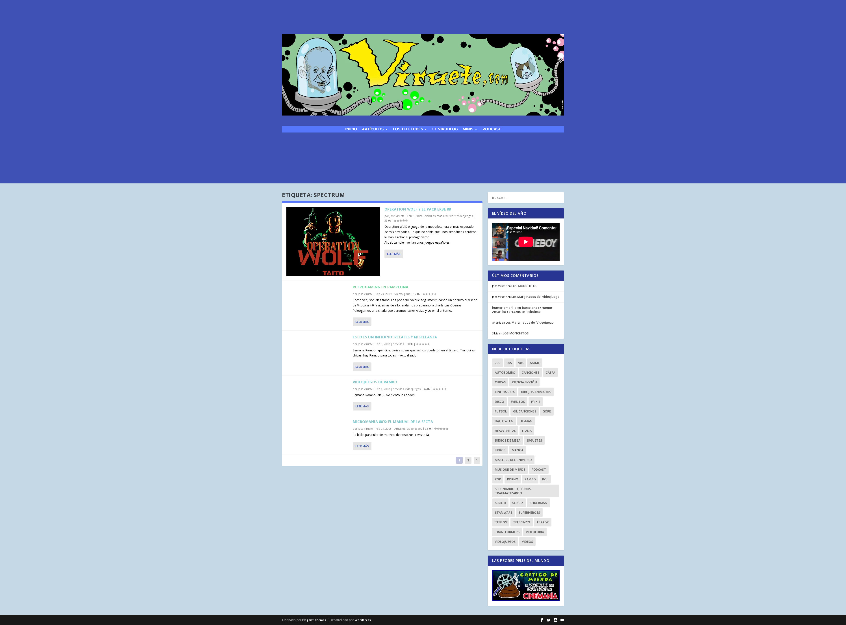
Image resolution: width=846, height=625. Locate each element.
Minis (468, 129)
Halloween (504, 421)
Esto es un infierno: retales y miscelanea (395, 337)
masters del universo (513, 460)
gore (547, 411)
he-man (526, 421)
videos (527, 541)
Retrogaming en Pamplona (380, 287)
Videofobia (535, 532)
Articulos (430, 216)
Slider (452, 216)
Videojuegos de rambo (375, 382)
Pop (498, 479)
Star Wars (503, 512)
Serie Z (517, 503)
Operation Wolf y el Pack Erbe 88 (417, 209)
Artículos (373, 129)
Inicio (351, 129)
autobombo (505, 372)
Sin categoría (402, 294)
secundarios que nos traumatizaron (513, 491)
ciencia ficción (524, 382)
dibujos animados (536, 392)
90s (520, 363)
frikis (535, 401)
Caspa (550, 372)
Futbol (501, 411)
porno (512, 479)
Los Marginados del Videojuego (535, 297)
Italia (527, 431)
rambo (530, 479)
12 (415, 294)
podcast (491, 129)
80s (509, 363)
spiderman (538, 503)
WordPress (363, 620)
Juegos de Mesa (507, 440)
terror (542, 522)
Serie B (500, 503)
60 (408, 344)
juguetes (534, 440)
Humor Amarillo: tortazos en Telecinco (522, 310)
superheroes (529, 512)
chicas (500, 382)
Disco (499, 401)
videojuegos (465, 216)
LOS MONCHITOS (524, 286)
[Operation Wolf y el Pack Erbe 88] (333, 241)
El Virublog (445, 129)
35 (386, 220)
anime (535, 363)
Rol (545, 479)
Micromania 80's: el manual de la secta (393, 421)
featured (442, 216)
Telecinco (521, 522)
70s (497, 363)
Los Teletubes (408, 129)
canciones (530, 372)
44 (425, 389)
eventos (517, 401)
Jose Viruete (397, 216)
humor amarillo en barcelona (514, 308)
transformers (507, 532)
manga (517, 450)
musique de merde (510, 469)
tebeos (501, 522)
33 (427, 429)
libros (500, 450)
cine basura (505, 392)
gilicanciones (524, 411)
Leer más (394, 254)
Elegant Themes (314, 620)
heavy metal (505, 431)
